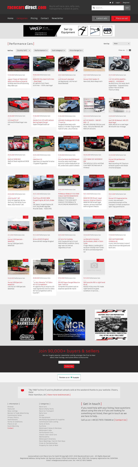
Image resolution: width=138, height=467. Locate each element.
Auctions (42, 426)
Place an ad (121, 18)
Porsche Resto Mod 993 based (68, 159)
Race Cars (43, 407)
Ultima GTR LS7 (13, 120)
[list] (127, 50)
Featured (11, 409)
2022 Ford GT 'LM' (14, 198)
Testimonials (13, 420)
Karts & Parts (44, 424)
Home (10, 18)
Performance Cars (46, 432)
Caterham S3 (37, 159)
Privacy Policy (13, 417)
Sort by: (106, 44)
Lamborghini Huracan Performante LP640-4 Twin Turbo (93, 241)
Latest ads (101, 18)
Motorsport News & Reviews (50, 428)
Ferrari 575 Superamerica (118, 198)
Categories (22, 18)
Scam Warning (13, 426)
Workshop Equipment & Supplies (52, 420)
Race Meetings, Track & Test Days (52, 441)
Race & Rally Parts (46, 409)
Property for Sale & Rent (48, 445)
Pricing (34, 18)
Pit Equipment (44, 417)
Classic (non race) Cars (48, 435)
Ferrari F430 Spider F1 (91, 79)
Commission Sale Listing (48, 422)
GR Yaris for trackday (65, 239)
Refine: (10, 50)
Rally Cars (43, 413)
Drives (41, 415)
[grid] (130, 50)
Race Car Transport (46, 411)
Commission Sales (15, 415)
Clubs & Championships (48, 443)
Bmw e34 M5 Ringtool (41, 239)
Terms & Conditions (15, 422)
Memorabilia (44, 437)
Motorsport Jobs (45, 430)
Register (126, 3)
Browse (10, 407)
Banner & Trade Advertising (18, 413)
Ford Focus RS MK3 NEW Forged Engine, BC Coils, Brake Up (43, 200)
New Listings (13, 411)
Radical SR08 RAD (14, 159)
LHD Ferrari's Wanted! (66, 79)
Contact (45, 18)
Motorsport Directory (47, 439)
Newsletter (57, 18)
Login (118, 3)
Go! (127, 8)
